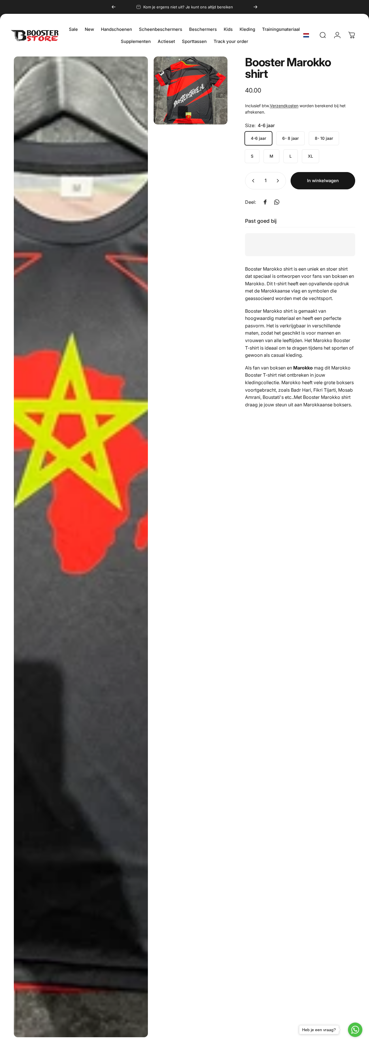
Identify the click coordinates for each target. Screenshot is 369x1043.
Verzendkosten (284, 105)
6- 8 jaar (290, 138)
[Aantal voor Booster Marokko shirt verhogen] (279, 180)
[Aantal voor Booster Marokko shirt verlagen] (252, 180)
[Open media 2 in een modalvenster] (190, 90)
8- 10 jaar (324, 138)
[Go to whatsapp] (355, 1030)
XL (310, 156)
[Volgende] (255, 7)
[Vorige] (113, 7)
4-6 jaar (258, 138)
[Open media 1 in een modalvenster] (81, 546)
